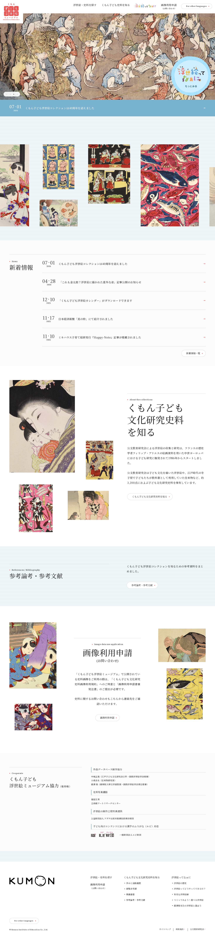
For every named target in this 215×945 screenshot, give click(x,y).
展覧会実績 (131, 888)
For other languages (196, 6)
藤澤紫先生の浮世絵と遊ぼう (187, 905)
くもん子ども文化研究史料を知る (142, 877)
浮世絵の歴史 (180, 883)
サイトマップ (165, 929)
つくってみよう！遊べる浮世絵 (188, 900)
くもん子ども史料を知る (116, 5)
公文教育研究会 (197, 929)
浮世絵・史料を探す (85, 5)
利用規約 (180, 929)
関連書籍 (130, 894)
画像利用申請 (169, 6)
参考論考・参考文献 (135, 900)
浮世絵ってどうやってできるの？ (190, 888)
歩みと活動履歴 (133, 883)
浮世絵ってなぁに (181, 877)
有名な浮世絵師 (181, 894)
